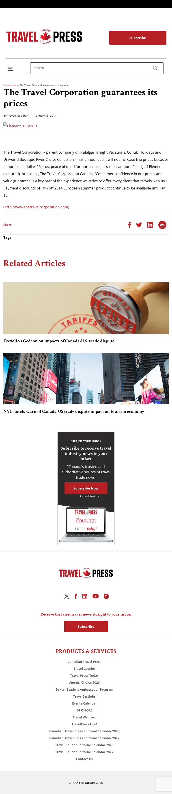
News (15, 85)
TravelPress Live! (84, 724)
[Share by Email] (162, 224)
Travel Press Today (84, 675)
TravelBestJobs (84, 696)
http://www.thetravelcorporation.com (36, 206)
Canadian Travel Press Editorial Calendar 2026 (84, 731)
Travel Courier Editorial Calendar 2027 (84, 752)
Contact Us (84, 759)
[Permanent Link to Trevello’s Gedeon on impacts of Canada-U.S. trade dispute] (86, 308)
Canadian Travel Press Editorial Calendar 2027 (84, 738)
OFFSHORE (84, 710)
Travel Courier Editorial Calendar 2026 (84, 745)
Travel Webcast (84, 717)
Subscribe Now (86, 488)
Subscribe (137, 37)
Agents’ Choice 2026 (84, 682)
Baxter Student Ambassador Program (84, 689)
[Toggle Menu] (11, 69)
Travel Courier (84, 668)
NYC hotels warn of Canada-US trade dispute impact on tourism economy (73, 411)
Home (6, 85)
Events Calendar (84, 703)
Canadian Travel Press (84, 661)
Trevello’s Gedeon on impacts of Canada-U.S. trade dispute (58, 341)
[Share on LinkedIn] (150, 224)
